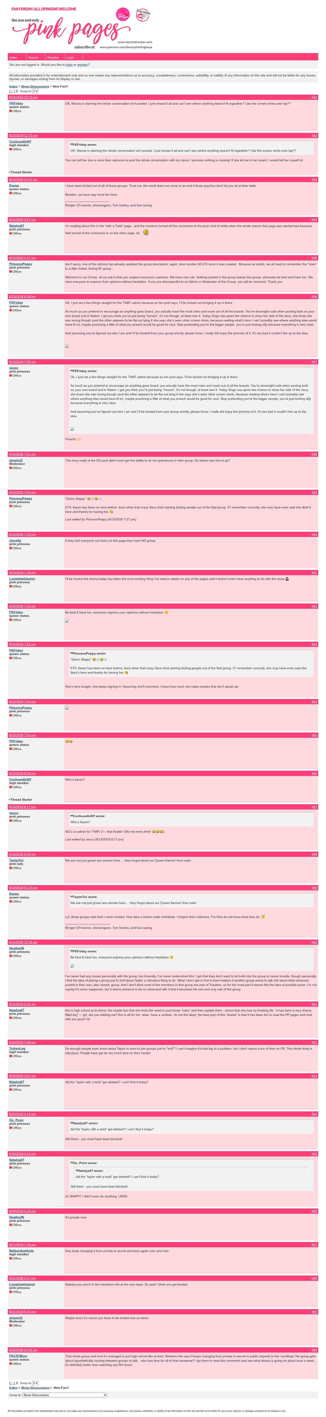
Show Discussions (35, 86)
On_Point (16, 1120)
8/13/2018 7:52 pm (22, 644)
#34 (314, 219)
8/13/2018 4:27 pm (22, 258)
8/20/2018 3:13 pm (22, 1114)
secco (13, 368)
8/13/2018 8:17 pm (22, 807)
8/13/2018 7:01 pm (22, 454)
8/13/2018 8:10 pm (22, 773)
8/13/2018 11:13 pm (23, 888)
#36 (314, 296)
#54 (314, 1114)
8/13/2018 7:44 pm (22, 606)
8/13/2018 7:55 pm (22, 735)
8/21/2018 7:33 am (22, 1244)
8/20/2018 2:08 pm (22, 1042)
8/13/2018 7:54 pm (22, 701)
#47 (314, 807)
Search (33, 57)
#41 (314, 572)
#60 (314, 1350)
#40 (314, 534)
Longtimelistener (22, 578)
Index (13, 57)
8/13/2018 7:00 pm (22, 362)
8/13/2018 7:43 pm (22, 572)
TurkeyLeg (17, 1048)
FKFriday (16, 103)
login (69, 64)
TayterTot (16, 860)
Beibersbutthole (21, 1250)
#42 (314, 606)
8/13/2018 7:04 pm (22, 492)
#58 (314, 1278)
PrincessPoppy (20, 264)
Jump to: (15, 1395)
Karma (14, 185)
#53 (314, 1076)
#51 (314, 1004)
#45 (314, 735)
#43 (314, 644)
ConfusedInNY (20, 141)
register (82, 64)
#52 (314, 1042)
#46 (314, 773)
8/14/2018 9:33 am (22, 1004)
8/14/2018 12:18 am (23, 942)
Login (70, 57)
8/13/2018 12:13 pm (23, 97)
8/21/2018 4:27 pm (22, 1278)
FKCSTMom (18, 1356)
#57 (314, 1244)
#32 (314, 135)
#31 (314, 97)
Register (53, 57)
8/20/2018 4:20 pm (22, 1211)
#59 (314, 1312)
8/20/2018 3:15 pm (22, 1154)
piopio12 (16, 460)
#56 (314, 1211)
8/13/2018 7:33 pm (22, 534)
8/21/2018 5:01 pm (22, 1312)
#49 (314, 888)
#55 (314, 1154)
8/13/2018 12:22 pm (23, 135)
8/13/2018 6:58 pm (22, 296)
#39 (314, 492)
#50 (314, 942)
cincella (15, 540)
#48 (314, 854)
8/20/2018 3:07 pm (22, 1076)
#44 (314, 701)
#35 (314, 258)
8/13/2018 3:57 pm (22, 219)
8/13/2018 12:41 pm (23, 179)
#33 (314, 179)
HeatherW (16, 948)
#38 (314, 454)
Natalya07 (16, 225)
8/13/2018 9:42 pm (22, 854)
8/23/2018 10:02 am (23, 1350)
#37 (314, 362)
